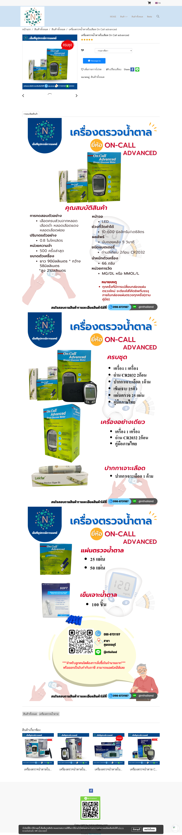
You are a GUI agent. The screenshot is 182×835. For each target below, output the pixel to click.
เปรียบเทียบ (115, 69)
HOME (113, 16)
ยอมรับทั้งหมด (149, 829)
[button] (158, 16)
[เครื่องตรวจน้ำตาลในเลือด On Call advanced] (49, 62)
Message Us (96, 61)
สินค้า (123, 16)
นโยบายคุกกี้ (42, 831)
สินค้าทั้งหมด (137, 16)
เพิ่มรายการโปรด (93, 69)
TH (159, 3)
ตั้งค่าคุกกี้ (136, 829)
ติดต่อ (149, 16)
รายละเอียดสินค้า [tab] (31, 114)
